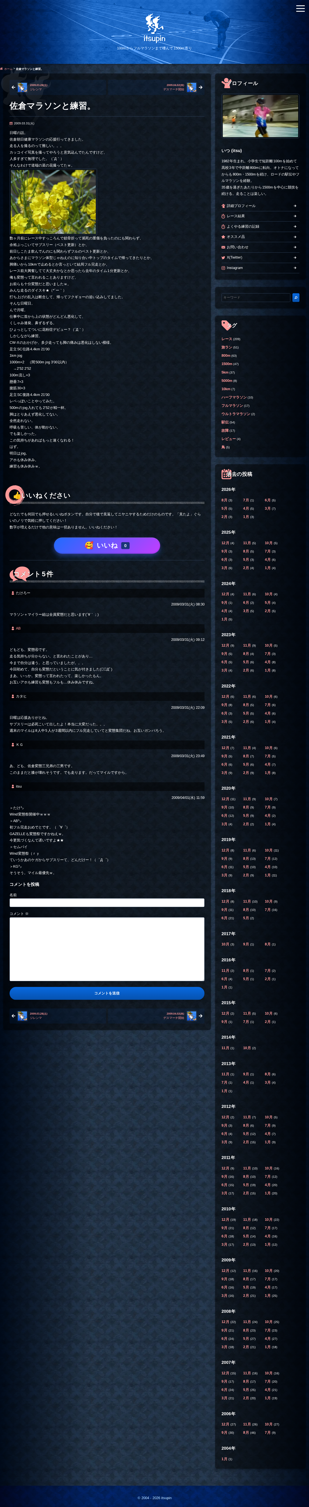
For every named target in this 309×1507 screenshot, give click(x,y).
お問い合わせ (237, 247)
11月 (247, 543)
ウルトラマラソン (236, 414)
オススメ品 (236, 237)
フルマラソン (232, 406)
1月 (246, 517)
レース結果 (236, 216)
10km (226, 389)
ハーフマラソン (234, 397)
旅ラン (227, 347)
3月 (268, 508)
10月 (269, 543)
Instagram (235, 268)
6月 (268, 500)
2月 (225, 517)
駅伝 (225, 422)
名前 (13, 895)
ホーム (8, 68)
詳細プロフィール (241, 206)
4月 (246, 508)
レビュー (229, 439)
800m (226, 356)
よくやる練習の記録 (243, 226)
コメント (19, 914)
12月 (226, 543)
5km (225, 372)
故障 (225, 431)
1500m (227, 364)
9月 (225, 551)
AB (18, 628)
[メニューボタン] (300, 8)
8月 (225, 500)
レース (227, 339)
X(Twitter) (234, 257)
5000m (227, 381)
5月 (225, 508)
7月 (246, 500)
